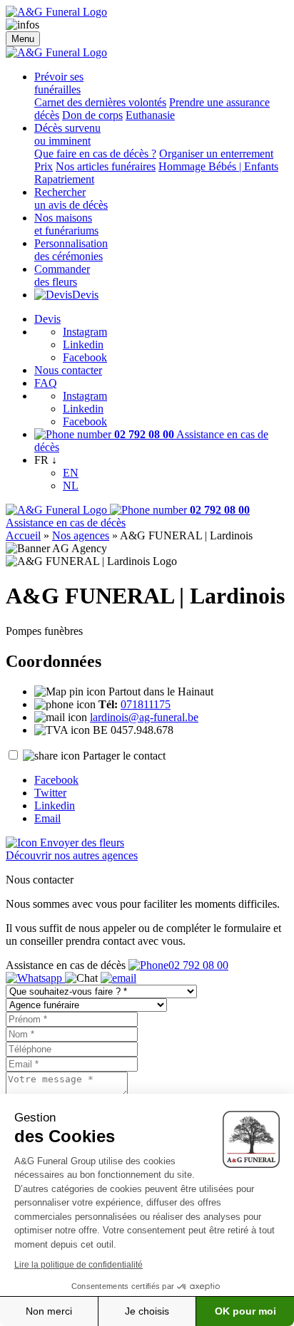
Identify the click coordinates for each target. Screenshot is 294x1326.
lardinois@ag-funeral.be (144, 717)
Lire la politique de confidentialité (78, 1265)
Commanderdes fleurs (62, 275)
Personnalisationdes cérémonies (71, 249)
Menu (22, 38)
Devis (85, 295)
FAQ (45, 383)
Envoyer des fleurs (80, 842)
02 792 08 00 (198, 965)
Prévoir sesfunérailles (58, 83)
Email (47, 818)
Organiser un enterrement (216, 153)
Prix (43, 166)
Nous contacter (68, 370)
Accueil (23, 535)
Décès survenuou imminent (67, 134)
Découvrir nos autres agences (72, 855)
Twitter (50, 793)
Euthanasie (150, 115)
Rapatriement (64, 179)
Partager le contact (124, 756)
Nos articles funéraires (106, 166)
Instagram (85, 332)
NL (70, 486)
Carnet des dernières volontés (100, 102)
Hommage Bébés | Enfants (218, 166)
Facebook (85, 357)
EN (70, 473)
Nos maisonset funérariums (66, 224)
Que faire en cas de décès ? (95, 153)
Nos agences (80, 535)
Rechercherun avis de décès (71, 198)
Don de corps (92, 115)
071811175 (146, 704)
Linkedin (83, 344)
